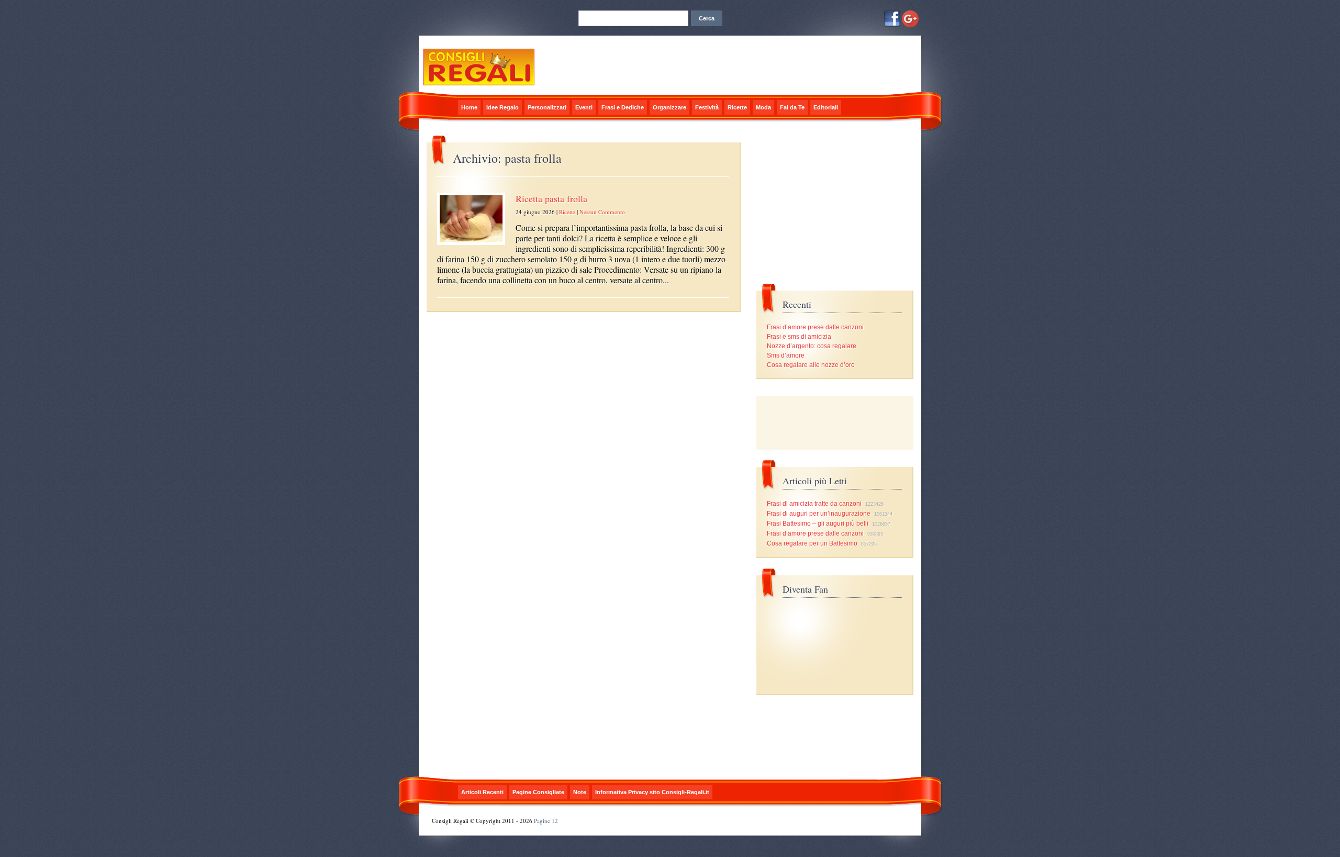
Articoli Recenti (482, 792)
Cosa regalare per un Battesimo (812, 543)
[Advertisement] (835, 423)
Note (579, 792)
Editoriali (825, 107)
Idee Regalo (502, 107)
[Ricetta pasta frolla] (471, 245)
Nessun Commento (602, 212)
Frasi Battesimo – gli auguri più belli (817, 523)
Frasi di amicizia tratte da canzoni (814, 503)
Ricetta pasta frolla (551, 198)
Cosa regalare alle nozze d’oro (811, 365)
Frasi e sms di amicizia (799, 336)
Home (469, 107)
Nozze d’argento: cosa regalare (811, 346)
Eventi (584, 107)
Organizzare (669, 107)
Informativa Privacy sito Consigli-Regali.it (652, 792)
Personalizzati (547, 107)
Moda (763, 107)
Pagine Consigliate (538, 792)
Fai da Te (792, 107)
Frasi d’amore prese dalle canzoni (815, 327)
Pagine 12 (546, 821)
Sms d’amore (786, 355)
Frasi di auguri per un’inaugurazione (818, 513)
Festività (707, 107)
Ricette (737, 107)
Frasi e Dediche (622, 107)
